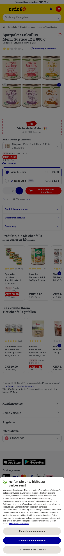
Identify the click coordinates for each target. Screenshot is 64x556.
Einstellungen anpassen (32, 531)
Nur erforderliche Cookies (32, 549)
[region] (32, 516)
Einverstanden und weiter (32, 540)
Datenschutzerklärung (19, 524)
